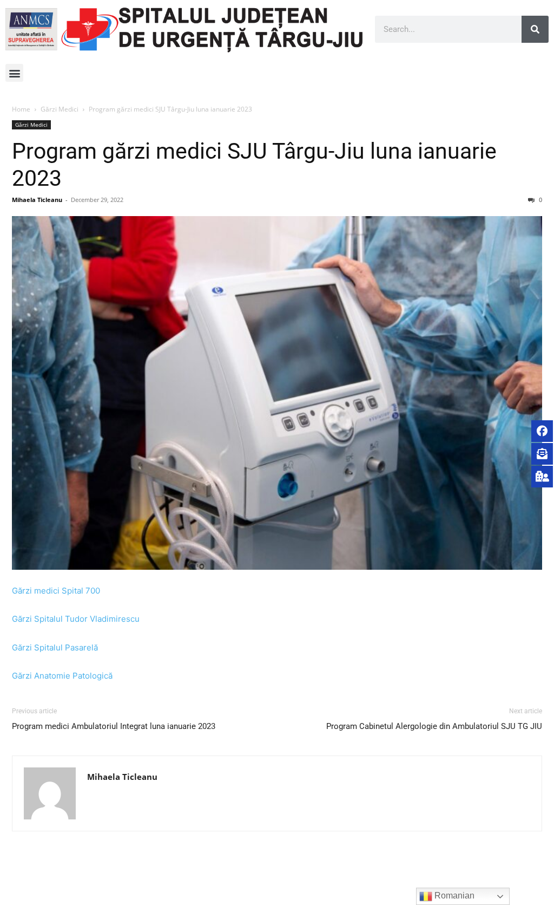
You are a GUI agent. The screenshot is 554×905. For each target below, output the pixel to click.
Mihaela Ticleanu (37, 200)
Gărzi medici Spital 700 (56, 590)
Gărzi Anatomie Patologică (62, 675)
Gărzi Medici (59, 109)
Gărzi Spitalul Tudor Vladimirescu (76, 619)
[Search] (535, 29)
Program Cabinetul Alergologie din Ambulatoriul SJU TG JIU (434, 726)
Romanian (453, 895)
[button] (14, 73)
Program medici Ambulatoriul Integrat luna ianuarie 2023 (113, 726)
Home (21, 109)
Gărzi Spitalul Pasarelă (55, 647)
